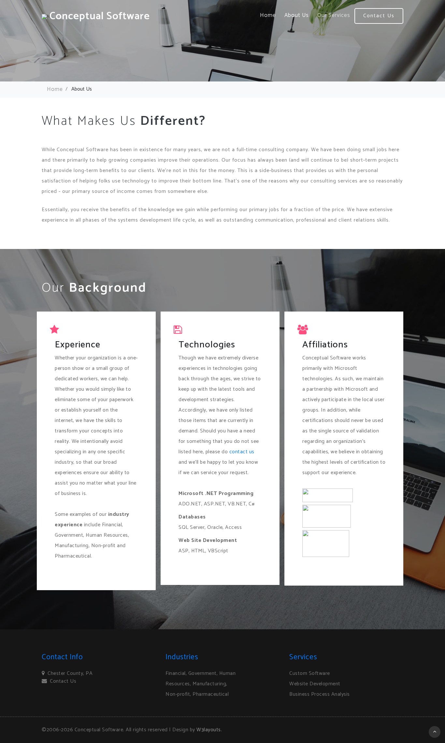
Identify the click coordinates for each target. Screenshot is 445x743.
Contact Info (62, 657)
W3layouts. (209, 729)
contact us (241, 451)
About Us (296, 15)
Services (303, 657)
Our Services (333, 15)
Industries (181, 657)
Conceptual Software (98, 16)
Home (268, 15)
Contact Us (379, 15)
